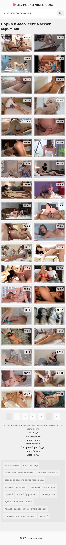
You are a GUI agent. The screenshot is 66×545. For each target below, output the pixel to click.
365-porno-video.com (34, 5)
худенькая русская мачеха (18, 501)
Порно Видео (33, 444)
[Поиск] (60, 13)
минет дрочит (49, 494)
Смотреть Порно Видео (33, 447)
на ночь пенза (12, 465)
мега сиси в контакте (15, 487)
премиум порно (19, 425)
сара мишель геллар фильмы (20, 516)
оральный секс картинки (42, 487)
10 (57, 416)
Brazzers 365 (33, 455)
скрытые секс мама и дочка (19, 473)
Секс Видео (33, 432)
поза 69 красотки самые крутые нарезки (25, 509)
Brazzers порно (33, 436)
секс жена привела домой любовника (24, 480)
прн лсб (9, 494)
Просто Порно (33, 440)
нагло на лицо (30, 465)
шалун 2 (44, 516)
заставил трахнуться (47, 473)
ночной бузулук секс (27, 494)
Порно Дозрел (33, 451)
